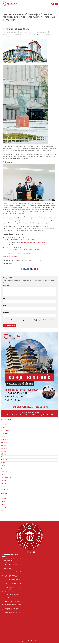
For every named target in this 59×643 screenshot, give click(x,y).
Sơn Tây (3, 483)
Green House (34, 641)
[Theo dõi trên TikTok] (31, 552)
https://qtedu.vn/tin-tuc (10, 256)
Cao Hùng (4, 498)
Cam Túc (4, 471)
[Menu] (56, 4)
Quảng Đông (5, 442)
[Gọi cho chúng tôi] (52, 4)
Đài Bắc (3, 501)
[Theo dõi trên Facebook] (25, 552)
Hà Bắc (3, 474)
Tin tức (5, 12)
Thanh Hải (4, 486)
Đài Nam (3, 504)
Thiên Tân (4, 427)
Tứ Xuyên (4, 448)
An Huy (3, 469)
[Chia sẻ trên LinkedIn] (36, 269)
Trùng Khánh (5, 430)
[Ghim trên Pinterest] (33, 269)
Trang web (6, 312)
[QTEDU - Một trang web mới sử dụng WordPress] (9, 3)
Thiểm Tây (4, 489)
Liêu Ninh (4, 454)
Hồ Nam (3, 480)
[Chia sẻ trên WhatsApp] (22, 269)
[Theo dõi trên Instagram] (28, 552)
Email (5, 305)
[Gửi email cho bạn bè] (31, 269)
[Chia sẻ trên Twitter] (28, 269)
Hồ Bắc (3, 466)
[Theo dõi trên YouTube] (34, 552)
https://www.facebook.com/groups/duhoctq (22, 239)
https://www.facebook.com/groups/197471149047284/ (25, 249)
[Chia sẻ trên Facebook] (25, 269)
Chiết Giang (4, 433)
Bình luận (6, 285)
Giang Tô (4, 451)
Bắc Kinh (4, 424)
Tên (4, 298)
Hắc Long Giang (6, 477)
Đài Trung (4, 507)
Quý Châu (4, 463)
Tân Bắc (3, 510)
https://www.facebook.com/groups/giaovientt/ (37, 245)
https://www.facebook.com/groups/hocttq (33, 242)
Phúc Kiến (4, 460)
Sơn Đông (4, 457)
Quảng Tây (4, 436)
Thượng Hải (4, 439)
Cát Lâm (3, 445)
